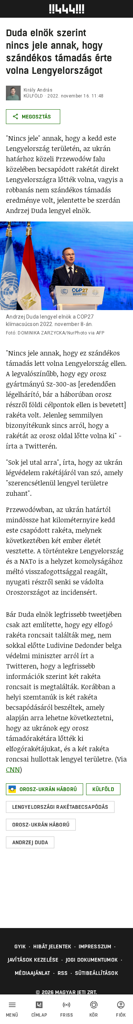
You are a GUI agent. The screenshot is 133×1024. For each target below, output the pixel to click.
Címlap (39, 1015)
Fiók (121, 1015)
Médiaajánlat (32, 973)
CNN (13, 769)
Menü (12, 1015)
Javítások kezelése (33, 960)
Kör (93, 1015)
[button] (44, 789)
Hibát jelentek (52, 946)
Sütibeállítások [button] (96, 973)
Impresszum (95, 946)
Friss (66, 1015)
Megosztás (36, 117)
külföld (33, 96)
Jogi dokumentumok (92, 960)
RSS (63, 973)
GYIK (20, 946)
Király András (38, 90)
